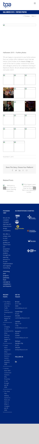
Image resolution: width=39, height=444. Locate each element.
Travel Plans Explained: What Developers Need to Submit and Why (7, 353)
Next (33, 16)
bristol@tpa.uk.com (21, 308)
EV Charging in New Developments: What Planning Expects (7, 331)
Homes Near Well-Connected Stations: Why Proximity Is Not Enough (7, 375)
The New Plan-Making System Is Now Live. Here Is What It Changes (7, 398)
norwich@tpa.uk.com (21, 338)
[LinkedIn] (16, 361)
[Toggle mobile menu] (35, 3)
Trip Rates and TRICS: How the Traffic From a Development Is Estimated (7, 309)
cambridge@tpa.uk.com (22, 318)
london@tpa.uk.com (21, 328)
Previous (27, 16)
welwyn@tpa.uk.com (21, 350)
